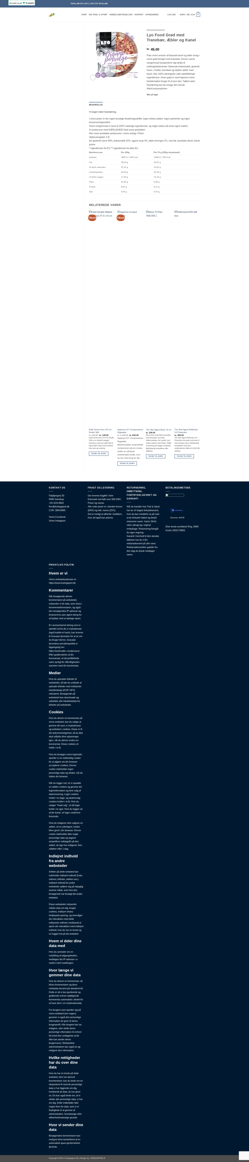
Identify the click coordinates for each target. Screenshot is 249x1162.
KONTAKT (139, 15)
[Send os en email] (220, 4)
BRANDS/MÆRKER (156, 30)
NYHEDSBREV (152, 15)
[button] (171, 14)
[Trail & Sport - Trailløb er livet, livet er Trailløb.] (61, 14)
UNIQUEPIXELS (97, 1158)
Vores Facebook (57, 517)
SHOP (84, 15)
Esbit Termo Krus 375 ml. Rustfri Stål (100, 430)
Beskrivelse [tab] (96, 105)
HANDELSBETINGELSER (121, 15)
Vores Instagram (57, 520)
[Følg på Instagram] (217, 4)
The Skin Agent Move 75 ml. (159, 430)
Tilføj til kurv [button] (98, 453)
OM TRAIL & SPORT (98, 15)
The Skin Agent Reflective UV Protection (186, 430)
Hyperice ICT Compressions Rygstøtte (130, 430)
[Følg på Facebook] (215, 4)
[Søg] (78, 14)
